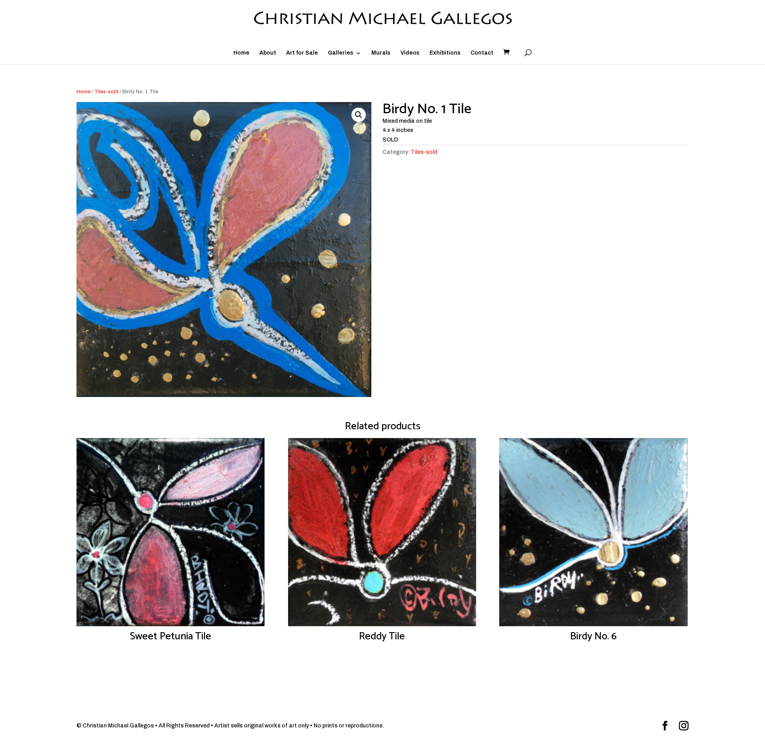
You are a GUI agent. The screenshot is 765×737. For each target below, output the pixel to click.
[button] (358, 115)
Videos (410, 53)
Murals (380, 53)
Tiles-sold (106, 91)
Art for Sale (302, 53)
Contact (482, 53)
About (267, 53)
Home (241, 53)
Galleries (340, 53)
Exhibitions (445, 53)
